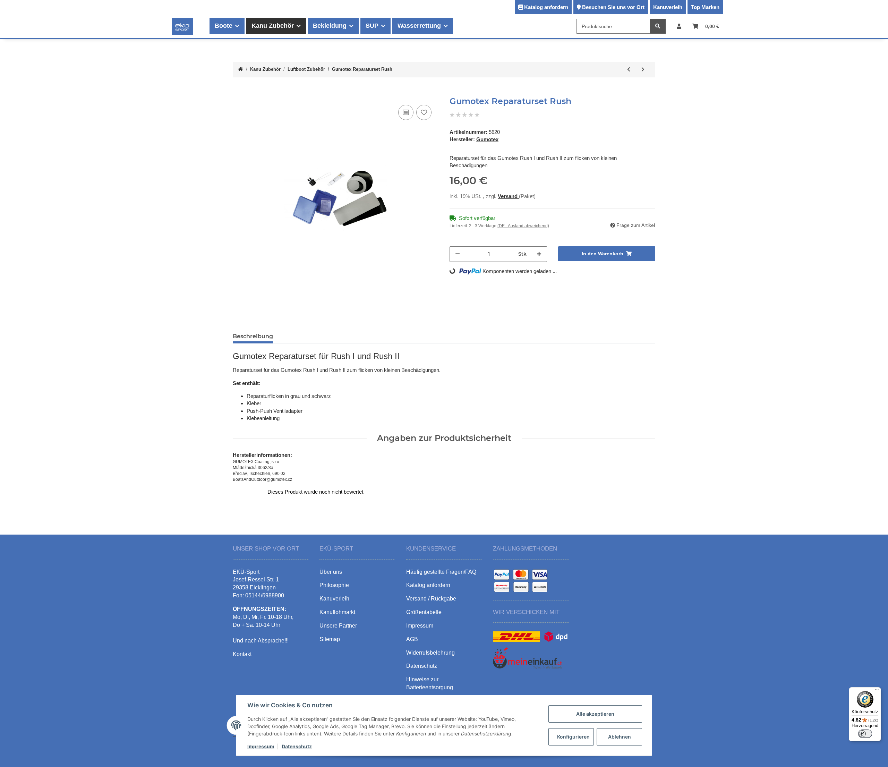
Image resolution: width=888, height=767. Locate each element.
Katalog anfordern (546, 7)
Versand (508, 196)
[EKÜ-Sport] (182, 26)
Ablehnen (619, 737)
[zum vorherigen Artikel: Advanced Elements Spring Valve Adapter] (629, 69)
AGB (412, 639)
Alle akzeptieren (595, 714)
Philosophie (334, 585)
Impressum (260, 746)
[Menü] (877, 691)
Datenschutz (297, 746)
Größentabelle (424, 612)
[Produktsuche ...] (658, 26)
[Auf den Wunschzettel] (424, 112)
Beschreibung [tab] (253, 336)
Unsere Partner (338, 626)
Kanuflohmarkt (337, 612)
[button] (679, 26)
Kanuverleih (667, 7)
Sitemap (329, 639)
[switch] (865, 734)
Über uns (330, 572)
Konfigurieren (573, 737)
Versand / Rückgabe (431, 599)
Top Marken (705, 7)
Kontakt (242, 654)
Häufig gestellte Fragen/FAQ (441, 572)
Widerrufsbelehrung (430, 653)
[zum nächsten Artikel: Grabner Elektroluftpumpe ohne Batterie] (643, 69)
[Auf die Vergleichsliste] (405, 112)
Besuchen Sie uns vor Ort (613, 7)
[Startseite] (240, 69)
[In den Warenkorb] (238, 92)
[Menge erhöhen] (539, 254)
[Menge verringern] (457, 254)
